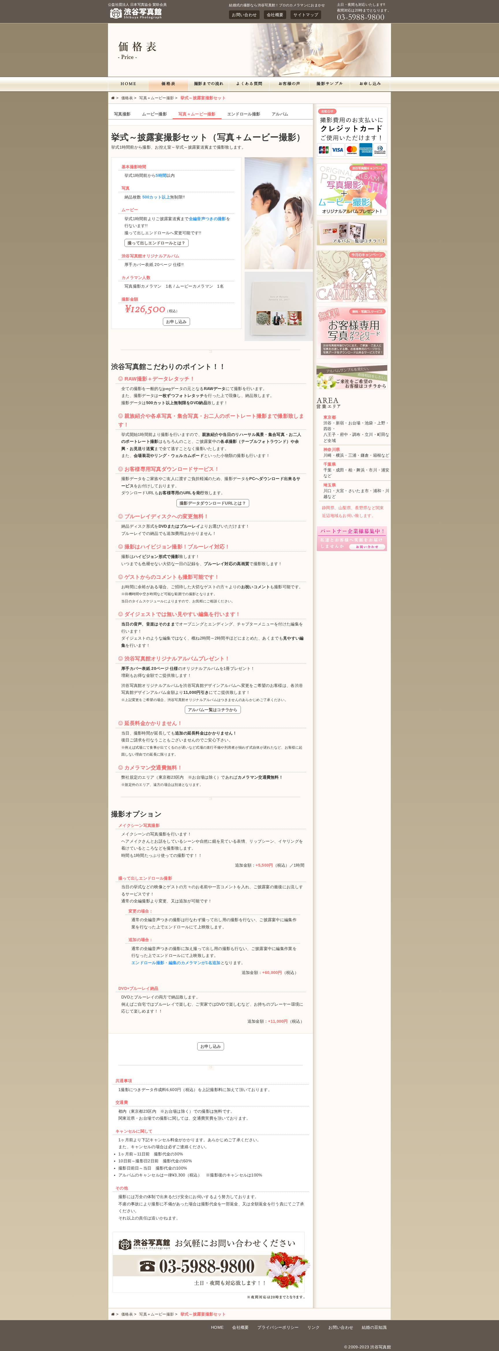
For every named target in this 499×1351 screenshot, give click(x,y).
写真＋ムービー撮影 (156, 98)
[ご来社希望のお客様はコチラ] (352, 387)
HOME (217, 1327)
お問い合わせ (244, 14)
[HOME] (128, 84)
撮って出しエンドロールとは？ (156, 243)
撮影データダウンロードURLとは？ (213, 503)
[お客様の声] (289, 84)
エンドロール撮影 (243, 114)
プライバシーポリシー (278, 1327)
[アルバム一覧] (352, 244)
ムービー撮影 (154, 114)
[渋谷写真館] (137, 18)
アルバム (280, 114)
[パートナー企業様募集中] (352, 550)
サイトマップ (305, 14)
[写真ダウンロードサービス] (352, 357)
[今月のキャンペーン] (352, 301)
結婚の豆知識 (374, 1327)
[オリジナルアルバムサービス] (352, 214)
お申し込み (176, 321)
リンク (313, 1327)
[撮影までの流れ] (209, 84)
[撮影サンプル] (330, 84)
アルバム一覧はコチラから (213, 709)
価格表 (127, 98)
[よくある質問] (249, 84)
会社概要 (275, 14)
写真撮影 (122, 114)
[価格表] (168, 84)
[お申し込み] (370, 84)
